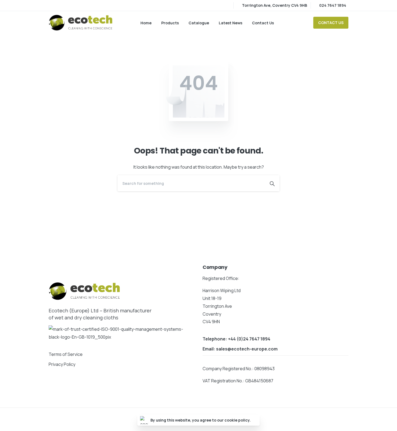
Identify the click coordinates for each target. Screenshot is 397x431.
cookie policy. (237, 420)
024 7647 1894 (332, 5)
